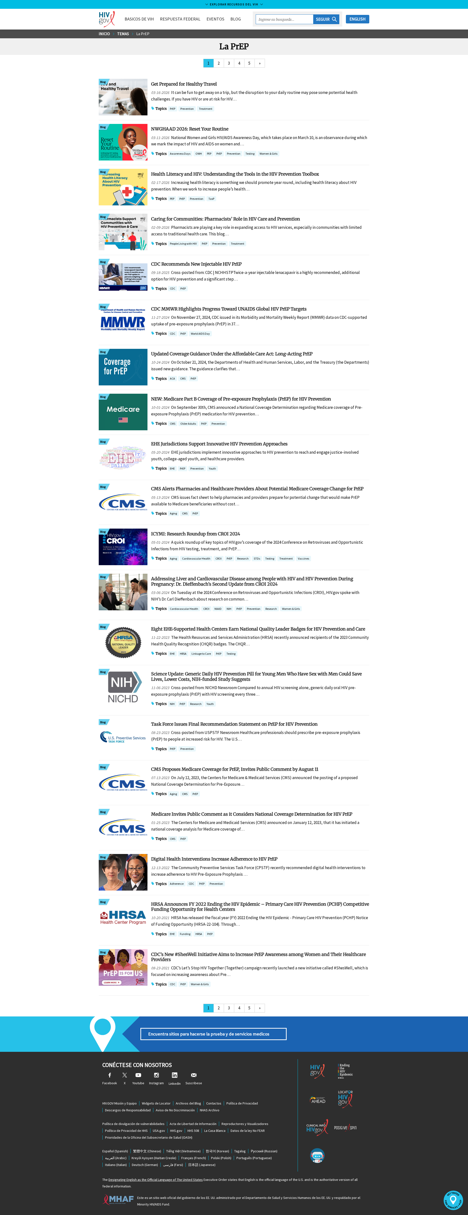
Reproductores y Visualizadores (245, 1124)
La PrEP (142, 33)
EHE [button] (172, 469)
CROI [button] (219, 559)
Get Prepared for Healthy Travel (184, 84)
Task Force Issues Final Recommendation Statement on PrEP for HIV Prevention (234, 724)
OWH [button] (199, 154)
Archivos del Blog (188, 1103)
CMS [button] (182, 379)
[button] (326, 19)
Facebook (109, 1083)
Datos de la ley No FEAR (248, 1130)
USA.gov (159, 1130)
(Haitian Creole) (154, 1158)
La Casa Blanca (214, 1130)
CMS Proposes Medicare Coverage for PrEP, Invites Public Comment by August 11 (234, 769)
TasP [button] (211, 199)
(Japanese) (201, 1165)
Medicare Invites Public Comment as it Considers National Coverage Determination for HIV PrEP (251, 814)
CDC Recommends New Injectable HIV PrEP (196, 264)
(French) (193, 1158)
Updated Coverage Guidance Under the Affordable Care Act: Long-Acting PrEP (231, 354)
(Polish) (221, 1158)
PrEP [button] (172, 109)
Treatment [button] (205, 109)
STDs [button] (257, 559)
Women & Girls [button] (268, 154)
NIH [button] (229, 609)
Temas (123, 33)
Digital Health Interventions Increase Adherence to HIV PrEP (214, 859)
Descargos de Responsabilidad (128, 1110)
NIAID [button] (218, 609)
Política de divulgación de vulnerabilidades (133, 1124)
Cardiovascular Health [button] (196, 558)
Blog (235, 19)
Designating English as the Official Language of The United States (155, 1179)
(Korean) (217, 1151)
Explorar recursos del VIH (234, 4)
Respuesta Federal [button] (180, 19)
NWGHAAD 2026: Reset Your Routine (189, 129)
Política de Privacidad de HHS (126, 1130)
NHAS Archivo (209, 1110)
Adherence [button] (177, 883)
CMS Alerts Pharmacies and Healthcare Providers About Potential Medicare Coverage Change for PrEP (257, 489)
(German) (145, 1165)
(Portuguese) (254, 1158)
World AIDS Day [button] (200, 333)
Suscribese (193, 1083)
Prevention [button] (187, 108)
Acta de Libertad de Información (193, 1124)
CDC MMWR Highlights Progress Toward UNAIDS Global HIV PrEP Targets (229, 309)
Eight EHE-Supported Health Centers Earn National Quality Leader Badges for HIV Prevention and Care (258, 629)
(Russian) (264, 1151)
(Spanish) (115, 1151)
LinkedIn (175, 1083)
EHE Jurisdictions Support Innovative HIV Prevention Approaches (219, 444)
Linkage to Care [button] (201, 653)
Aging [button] (173, 514)
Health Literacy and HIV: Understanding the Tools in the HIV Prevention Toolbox (235, 174)
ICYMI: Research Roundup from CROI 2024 (195, 534)
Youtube (138, 1083)
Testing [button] (250, 154)
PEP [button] (209, 154)
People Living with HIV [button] (183, 243)
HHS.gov (176, 1130)
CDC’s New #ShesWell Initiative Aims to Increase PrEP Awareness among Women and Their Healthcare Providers (258, 957)
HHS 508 (193, 1130)
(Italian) (116, 1165)
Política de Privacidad (242, 1103)
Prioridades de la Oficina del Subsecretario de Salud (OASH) (148, 1137)
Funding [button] (185, 934)
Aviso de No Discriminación (175, 1110)
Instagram (156, 1083)
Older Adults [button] (188, 423)
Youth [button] (212, 468)
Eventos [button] (215, 19)
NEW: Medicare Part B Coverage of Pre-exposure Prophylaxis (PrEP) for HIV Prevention (241, 399)
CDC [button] (172, 289)
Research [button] (243, 558)
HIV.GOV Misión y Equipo (119, 1103)
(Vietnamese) (183, 1151)
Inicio (104, 33)
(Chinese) (147, 1151)
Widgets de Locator (156, 1103)
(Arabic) (116, 1158)
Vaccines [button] (303, 558)
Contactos (213, 1103)
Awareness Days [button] (180, 153)
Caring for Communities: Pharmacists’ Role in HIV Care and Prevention (225, 219)
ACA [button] (172, 379)
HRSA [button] (183, 654)
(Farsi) (173, 1165)
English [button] (358, 19)
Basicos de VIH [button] (139, 19)
